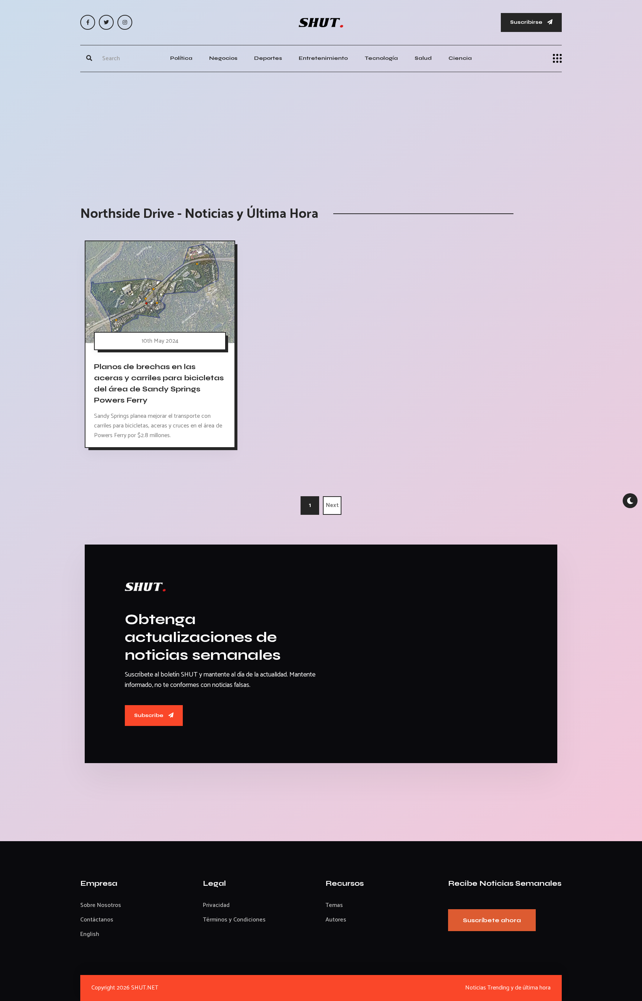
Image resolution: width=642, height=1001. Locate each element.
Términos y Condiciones (234, 920)
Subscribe (149, 715)
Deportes (268, 58)
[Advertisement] (321, 132)
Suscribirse (527, 22)
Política (181, 58)
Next (332, 505)
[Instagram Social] (124, 22)
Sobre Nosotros (100, 905)
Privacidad (216, 905)
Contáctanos (96, 920)
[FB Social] (87, 22)
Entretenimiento (323, 58)
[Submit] (89, 58)
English (89, 934)
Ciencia (460, 58)
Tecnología (381, 58)
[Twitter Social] (106, 22)
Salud (423, 58)
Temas (334, 905)
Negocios (223, 58)
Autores (335, 920)
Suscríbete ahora (492, 920)
